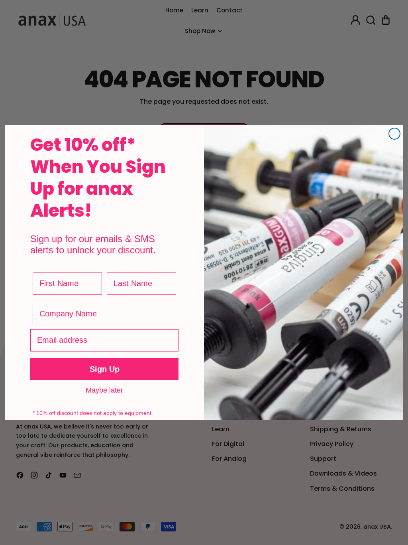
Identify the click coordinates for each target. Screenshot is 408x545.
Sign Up (105, 369)
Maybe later (104, 390)
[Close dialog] (394, 133)
